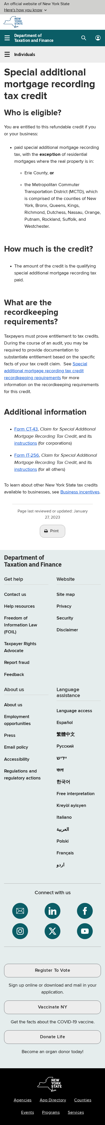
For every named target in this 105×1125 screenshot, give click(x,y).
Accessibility (16, 759)
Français (65, 853)
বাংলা (60, 770)
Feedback (14, 674)
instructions (25, 443)
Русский (65, 746)
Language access (74, 711)
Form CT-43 (26, 429)
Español (65, 722)
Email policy (16, 747)
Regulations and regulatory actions (22, 774)
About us (13, 705)
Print (54, 531)
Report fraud (16, 662)
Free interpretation (76, 794)
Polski (63, 841)
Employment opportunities (17, 720)
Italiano (64, 817)
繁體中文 (66, 734)
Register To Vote (52, 970)
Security (65, 618)
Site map (66, 594)
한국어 (63, 782)
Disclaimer (67, 630)
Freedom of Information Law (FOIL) (20, 625)
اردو (60, 865)
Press (10, 735)
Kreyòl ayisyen (71, 805)
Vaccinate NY (52, 1007)
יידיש (62, 758)
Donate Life (52, 1037)
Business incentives (79, 492)
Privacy (64, 606)
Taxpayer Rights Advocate (20, 647)
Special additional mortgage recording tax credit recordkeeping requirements (45, 371)
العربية (63, 829)
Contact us (15, 594)
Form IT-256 (26, 455)
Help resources (19, 606)
